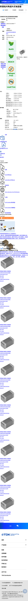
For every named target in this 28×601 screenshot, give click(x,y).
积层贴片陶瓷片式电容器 (15, 4)
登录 (16, 129)
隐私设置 (4, 588)
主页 (3, 4)
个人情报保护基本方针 (17, 582)
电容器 (8, 4)
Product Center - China (18, 1)
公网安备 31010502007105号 (9, 595)
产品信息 (5, 4)
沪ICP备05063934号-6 (12, 593)
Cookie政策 (4, 585)
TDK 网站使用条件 (6, 582)
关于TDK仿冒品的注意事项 (15, 585)
